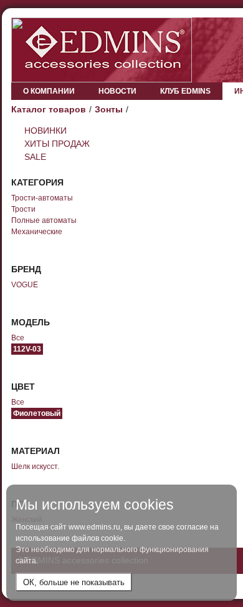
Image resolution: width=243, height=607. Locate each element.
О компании (49, 91)
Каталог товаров (48, 109)
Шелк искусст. (35, 466)
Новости (117, 91)
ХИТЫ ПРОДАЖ (57, 144)
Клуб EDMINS (185, 91)
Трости (23, 209)
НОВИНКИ (45, 131)
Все (17, 337)
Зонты (109, 109)
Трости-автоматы (42, 198)
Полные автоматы (44, 220)
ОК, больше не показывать (74, 582)
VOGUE (24, 284)
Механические (36, 231)
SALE (35, 157)
